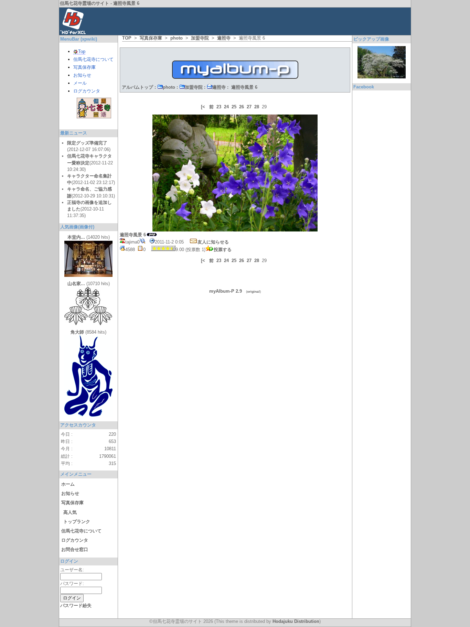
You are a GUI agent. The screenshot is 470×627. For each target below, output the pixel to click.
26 (241, 106)
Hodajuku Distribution (296, 621)
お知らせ (82, 75)
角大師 (77, 332)
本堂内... (76, 237)
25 (234, 106)
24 (226, 106)
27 (249, 106)
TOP (126, 38)
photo (176, 38)
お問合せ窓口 (74, 549)
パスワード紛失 (76, 605)
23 (218, 106)
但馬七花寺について (93, 59)
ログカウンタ (86, 91)
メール (80, 83)
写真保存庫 (151, 38)
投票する (223, 249)
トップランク (76, 521)
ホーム (68, 484)
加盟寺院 (200, 38)
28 (256, 106)
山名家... (76, 283)
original (253, 291)
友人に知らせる (213, 242)
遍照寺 (224, 38)
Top (81, 51)
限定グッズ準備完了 (87, 142)
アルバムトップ (137, 87)
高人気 (70, 512)
